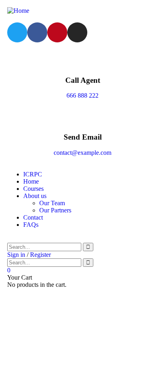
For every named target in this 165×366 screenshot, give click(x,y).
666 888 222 (82, 95)
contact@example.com (82, 152)
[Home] (18, 10)
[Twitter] (17, 32)
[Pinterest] (57, 32)
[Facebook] (37, 32)
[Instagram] (77, 32)
